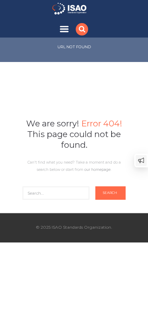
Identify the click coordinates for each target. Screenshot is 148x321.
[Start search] (110, 193)
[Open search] (83, 28)
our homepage (97, 169)
